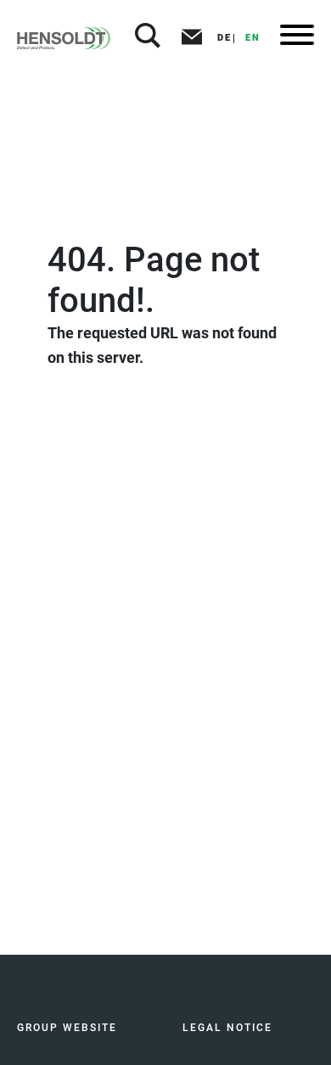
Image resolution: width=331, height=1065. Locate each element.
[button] (147, 38)
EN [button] (253, 37)
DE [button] (224, 37)
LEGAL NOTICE (227, 1028)
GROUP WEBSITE (67, 1028)
